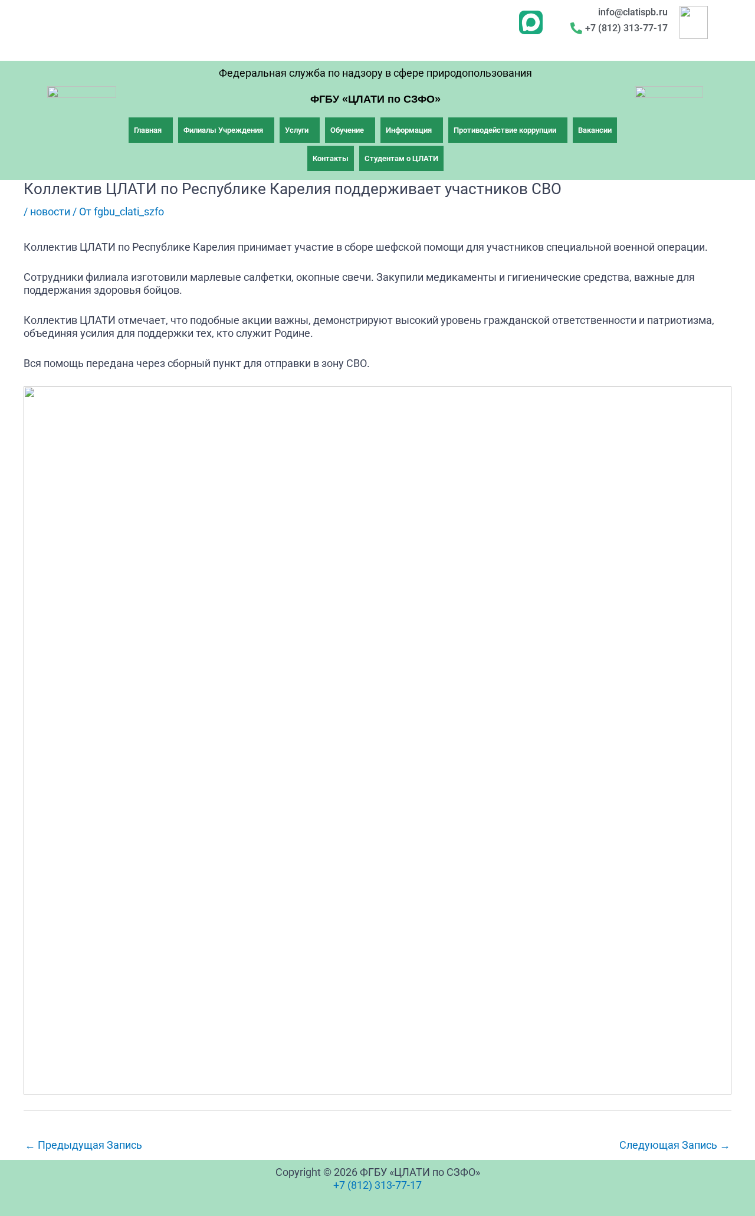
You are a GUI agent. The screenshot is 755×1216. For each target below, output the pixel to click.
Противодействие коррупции (505, 130)
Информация (409, 130)
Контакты (331, 158)
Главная (148, 130)
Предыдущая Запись (83, 1145)
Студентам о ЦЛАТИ (401, 158)
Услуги (296, 130)
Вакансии (595, 130)
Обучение (347, 130)
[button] (151, 130)
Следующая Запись (674, 1145)
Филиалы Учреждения (223, 130)
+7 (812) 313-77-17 (377, 1185)
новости (50, 211)
